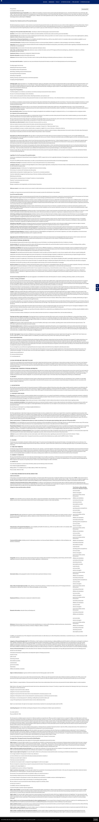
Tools (58, 2)
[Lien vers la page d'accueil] (6, 2)
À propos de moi (65, 2)
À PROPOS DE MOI (85, 2)
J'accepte (95, 819)
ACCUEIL (45, 2)
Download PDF (85, 9)
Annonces (51, 2)
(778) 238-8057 (75, 2)
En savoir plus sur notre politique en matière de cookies (48, 819)
